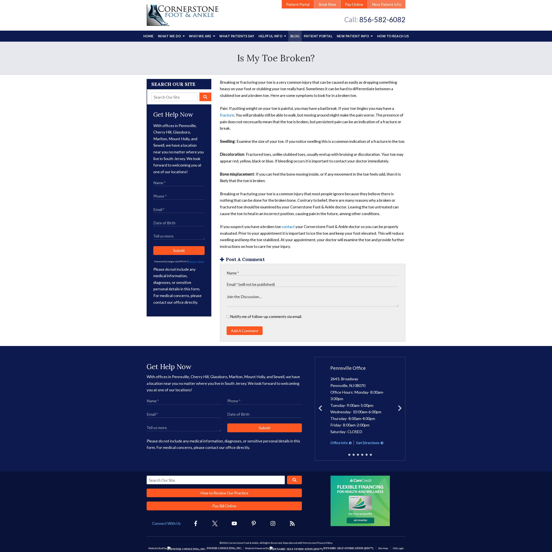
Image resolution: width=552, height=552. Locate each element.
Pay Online (354, 4)
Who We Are (200, 36)
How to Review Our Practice (224, 493)
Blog (295, 36)
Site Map (383, 548)
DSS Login (398, 548)
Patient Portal (298, 4)
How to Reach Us (393, 36)
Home (148, 36)
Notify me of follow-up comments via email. (265, 316)
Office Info (339, 443)
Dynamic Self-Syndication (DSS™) (348, 548)
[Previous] (320, 409)
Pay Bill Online (224, 505)
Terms (200, 261)
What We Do (170, 36)
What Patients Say (236, 36)
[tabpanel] (360, 405)
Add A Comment (244, 330)
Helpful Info (271, 36)
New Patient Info (386, 4)
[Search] (205, 97)
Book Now (327, 4)
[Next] (400, 409)
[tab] (349, 454)
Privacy (192, 261)
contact (288, 226)
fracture (227, 115)
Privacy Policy (324, 542)
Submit (179, 250)
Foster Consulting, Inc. (224, 548)
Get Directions (368, 443)
